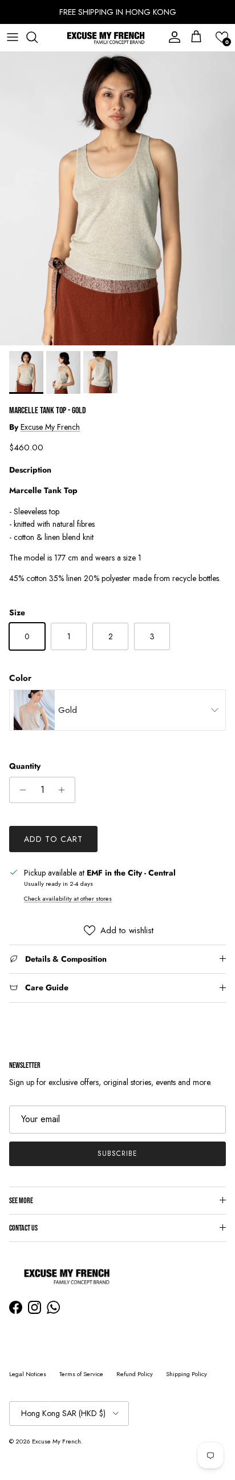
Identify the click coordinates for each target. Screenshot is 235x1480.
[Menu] (12, 37)
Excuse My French (50, 427)
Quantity (24, 766)
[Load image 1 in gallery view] (117, 198)
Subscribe (117, 1153)
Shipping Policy (186, 1373)
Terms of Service (81, 1373)
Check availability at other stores (68, 898)
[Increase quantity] (65, 789)
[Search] (37, 37)
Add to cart (53, 839)
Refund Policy (134, 1373)
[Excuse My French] (105, 37)
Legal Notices (27, 1373)
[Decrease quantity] (20, 789)
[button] (222, 37)
